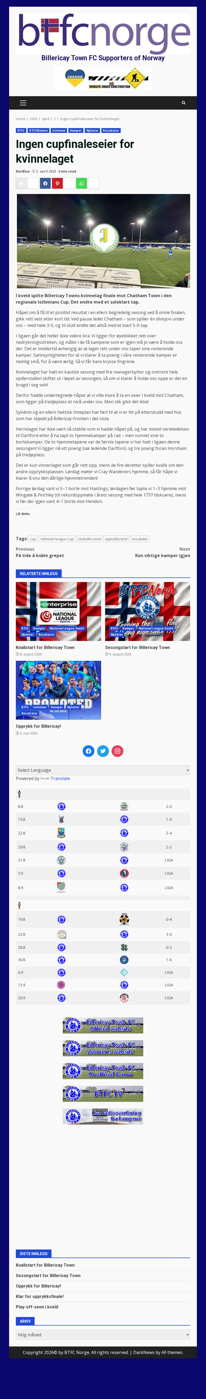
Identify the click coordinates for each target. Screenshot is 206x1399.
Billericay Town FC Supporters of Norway (103, 58)
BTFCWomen (38, 130)
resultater (140, 538)
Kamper (76, 130)
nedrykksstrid (89, 538)
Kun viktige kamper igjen (162, 552)
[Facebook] (88, 751)
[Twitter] (103, 751)
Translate (60, 778)
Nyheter (92, 130)
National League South (67, 628)
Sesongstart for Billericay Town (147, 611)
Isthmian (58, 130)
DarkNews (143, 1352)
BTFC (21, 130)
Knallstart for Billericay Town (58, 611)
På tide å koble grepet (40, 552)
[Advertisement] (103, 77)
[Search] (183, 103)
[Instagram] (117, 751)
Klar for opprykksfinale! (40, 1296)
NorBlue (23, 171)
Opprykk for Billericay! (58, 690)
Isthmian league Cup (57, 538)
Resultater (111, 130)
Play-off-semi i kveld (37, 1307)
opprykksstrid (116, 538)
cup (33, 538)
